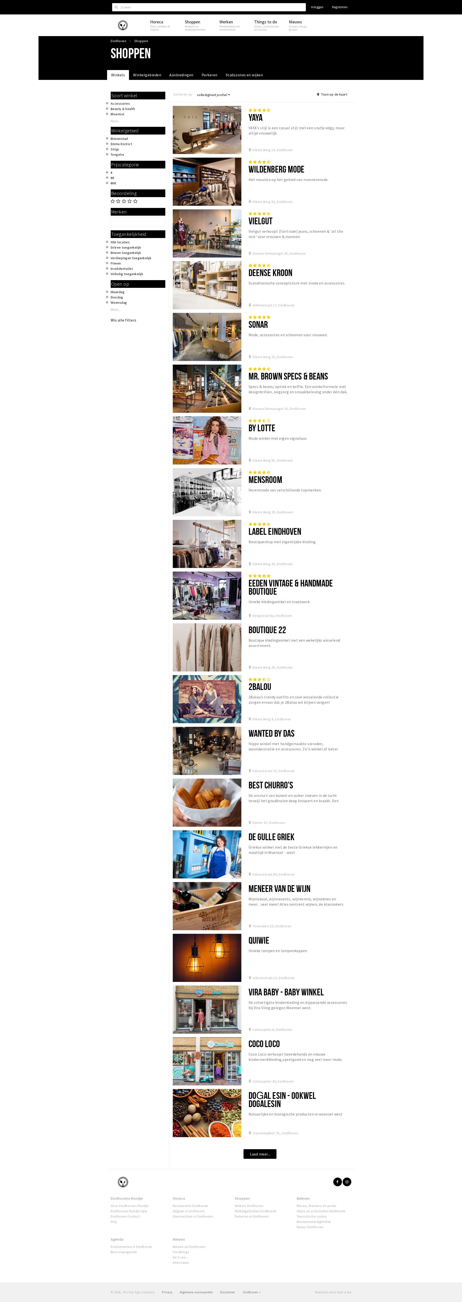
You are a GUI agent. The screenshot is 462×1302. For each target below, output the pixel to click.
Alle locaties (120, 242)
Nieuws (179, 1239)
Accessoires (120, 103)
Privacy (167, 1292)
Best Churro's (271, 785)
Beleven (303, 1198)
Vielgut (261, 221)
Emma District (121, 144)
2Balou (260, 686)
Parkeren (210, 74)
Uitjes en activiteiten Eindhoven (321, 1211)
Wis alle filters (123, 320)
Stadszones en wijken (244, 74)
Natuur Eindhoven (310, 1227)
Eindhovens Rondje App (129, 1211)
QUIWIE (259, 940)
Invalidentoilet (122, 268)
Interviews (181, 1262)
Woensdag (119, 302)
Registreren (339, 7)
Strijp (115, 149)
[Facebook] (337, 1182)
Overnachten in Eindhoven (193, 1216)
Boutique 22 (267, 630)
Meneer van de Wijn (279, 888)
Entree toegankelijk (126, 247)
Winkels (118, 74)
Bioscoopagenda (124, 1252)
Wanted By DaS (272, 733)
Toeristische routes (312, 1216)
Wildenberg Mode (277, 169)
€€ (112, 178)
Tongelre (117, 154)
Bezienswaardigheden (314, 1221)
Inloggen (317, 7)
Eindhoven (251, 1292)
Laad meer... (260, 1154)
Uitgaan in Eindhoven (189, 1211)
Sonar (258, 324)
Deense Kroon (270, 272)
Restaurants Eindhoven (190, 1206)
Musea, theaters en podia (316, 1206)
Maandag (117, 292)
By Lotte (262, 428)
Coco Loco (264, 1043)
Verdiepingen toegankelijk (131, 258)
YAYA (256, 117)
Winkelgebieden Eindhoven (255, 1211)
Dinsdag (117, 297)
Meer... (115, 121)
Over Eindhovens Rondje (130, 1206)
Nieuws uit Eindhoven (189, 1246)
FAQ (114, 1221)
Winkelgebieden (147, 74)
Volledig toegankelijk (127, 274)
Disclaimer (227, 1292)
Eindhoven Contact (125, 1216)
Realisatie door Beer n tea (333, 1292)
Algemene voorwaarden (196, 1292)
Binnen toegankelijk (126, 253)
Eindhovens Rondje (127, 1198)
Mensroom (265, 479)
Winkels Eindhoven (249, 1206)
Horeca (179, 1198)
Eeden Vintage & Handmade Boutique (291, 587)
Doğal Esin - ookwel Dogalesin (282, 1099)
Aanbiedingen (181, 74)
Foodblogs (181, 1252)
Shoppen (242, 1198)
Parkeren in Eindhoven (252, 1216)
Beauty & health (123, 109)
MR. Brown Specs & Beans (288, 376)
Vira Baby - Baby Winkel (286, 992)
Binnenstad (119, 138)
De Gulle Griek (272, 836)
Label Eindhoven (275, 531)
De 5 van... (180, 1257)
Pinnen (116, 263)
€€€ (113, 183)
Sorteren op (182, 94)
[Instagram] (347, 1182)
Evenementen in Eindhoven (131, 1246)
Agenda (117, 1239)
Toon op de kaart (334, 94)
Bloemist (117, 114)
